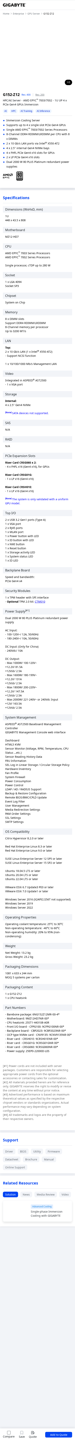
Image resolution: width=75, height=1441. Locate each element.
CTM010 (40, 601)
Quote (33, 1436)
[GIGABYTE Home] (14, 5)
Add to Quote (58, 1435)
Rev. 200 (39, 94)
